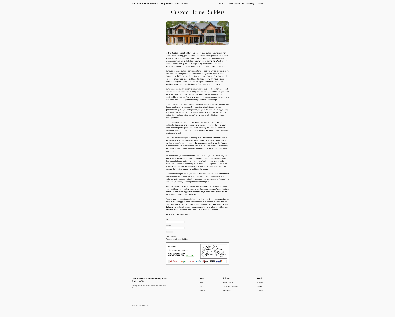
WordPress (145, 305)
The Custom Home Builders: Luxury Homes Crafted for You (160, 3)
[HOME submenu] (225, 3)
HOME (222, 4)
